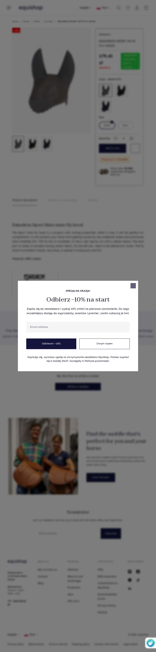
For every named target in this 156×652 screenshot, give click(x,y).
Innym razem (104, 343)
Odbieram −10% (51, 343)
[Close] (133, 285)
